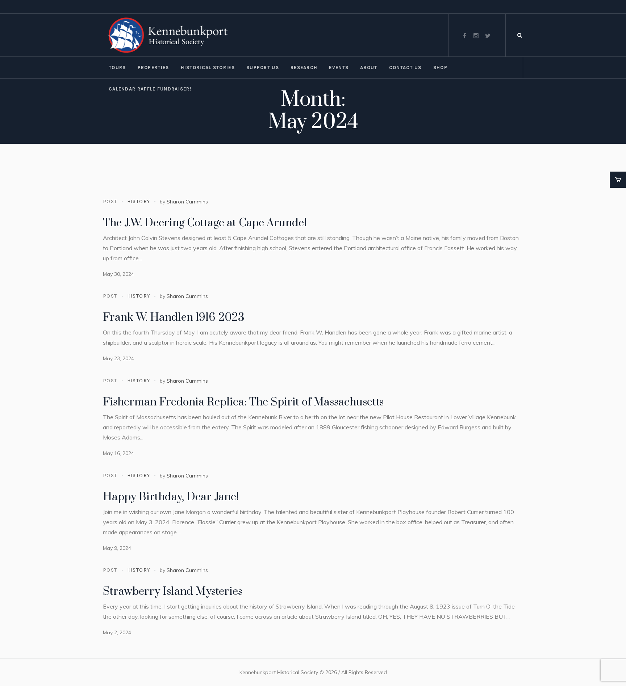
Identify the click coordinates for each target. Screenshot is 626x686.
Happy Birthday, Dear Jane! (171, 497)
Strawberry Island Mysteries (172, 591)
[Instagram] (476, 35)
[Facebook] (464, 35)
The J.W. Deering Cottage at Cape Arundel (205, 223)
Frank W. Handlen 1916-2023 (173, 317)
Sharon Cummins (187, 201)
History (138, 201)
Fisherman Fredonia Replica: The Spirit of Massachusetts (243, 402)
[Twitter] (487, 35)
